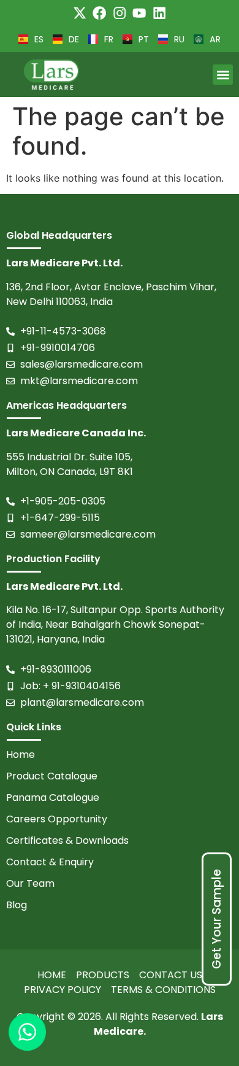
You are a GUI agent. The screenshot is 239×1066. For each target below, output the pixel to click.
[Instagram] (119, 13)
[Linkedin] (159, 13)
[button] (223, 74)
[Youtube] (139, 13)
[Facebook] (99, 13)
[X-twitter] (79, 13)
